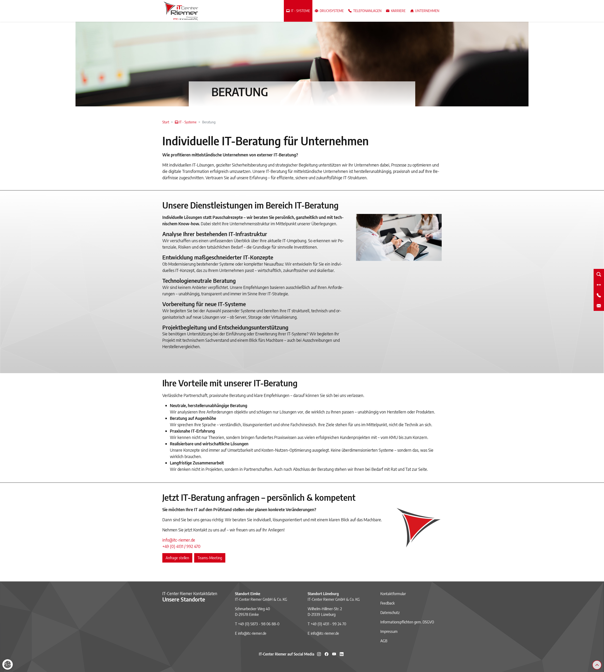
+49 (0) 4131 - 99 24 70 (328, 624)
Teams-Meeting (209, 557)
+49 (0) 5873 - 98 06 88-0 (258, 624)
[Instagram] (319, 654)
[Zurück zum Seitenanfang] (597, 665)
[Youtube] (334, 654)
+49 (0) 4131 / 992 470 (181, 546)
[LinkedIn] (341, 654)
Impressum (389, 631)
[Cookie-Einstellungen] (7, 664)
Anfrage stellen (177, 557)
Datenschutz (390, 612)
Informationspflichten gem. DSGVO (407, 622)
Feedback (387, 603)
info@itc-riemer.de (178, 540)
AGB (383, 641)
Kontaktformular (393, 593)
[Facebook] (326, 654)
